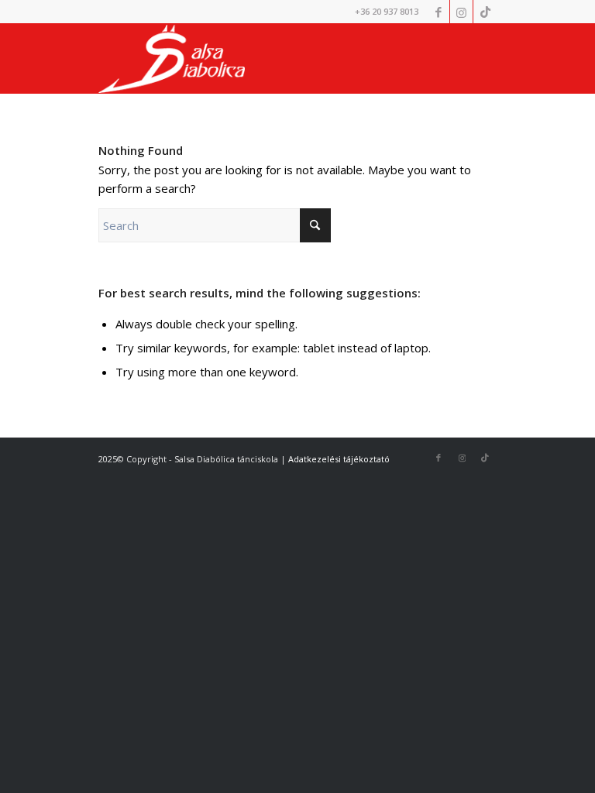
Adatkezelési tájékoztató (339, 459)
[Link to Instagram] (461, 11)
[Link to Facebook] (438, 11)
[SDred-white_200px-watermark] (171, 59)
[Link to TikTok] (485, 11)
